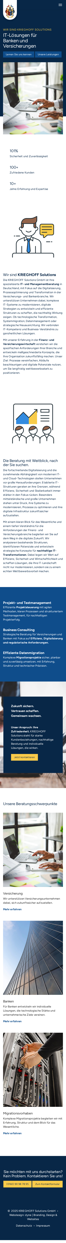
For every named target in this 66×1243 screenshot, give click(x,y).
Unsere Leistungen (48, 54)
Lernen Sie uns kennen (18, 54)
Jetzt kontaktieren (24, 757)
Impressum (43, 1225)
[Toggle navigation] (60, 4)
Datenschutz (24, 1225)
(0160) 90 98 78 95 (17, 1184)
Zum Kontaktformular (47, 1184)
